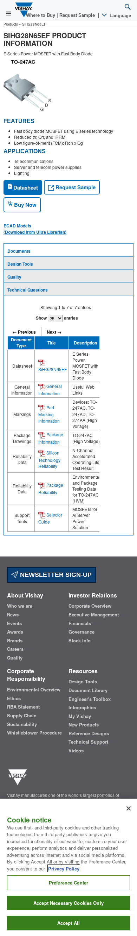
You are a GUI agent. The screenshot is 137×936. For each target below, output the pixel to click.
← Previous (24, 332)
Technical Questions (27, 290)
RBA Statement (23, 707)
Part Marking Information (49, 414)
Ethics (14, 698)
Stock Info (79, 640)
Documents (19, 251)
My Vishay (79, 716)
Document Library (87, 690)
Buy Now (25, 205)
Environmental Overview (33, 689)
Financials (79, 623)
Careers (15, 649)
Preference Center (68, 882)
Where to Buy (41, 15)
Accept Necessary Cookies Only (68, 903)
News (13, 615)
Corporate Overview (89, 606)
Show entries (57, 318)
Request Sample (75, 187)
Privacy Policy (63, 868)
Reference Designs (88, 733)
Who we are (19, 606)
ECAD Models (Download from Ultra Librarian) (35, 229)
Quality (14, 277)
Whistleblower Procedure (34, 733)
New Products (83, 725)
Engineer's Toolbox (89, 699)
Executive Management (93, 615)
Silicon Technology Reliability (49, 459)
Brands (14, 640)
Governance (81, 632)
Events (14, 623)
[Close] (128, 808)
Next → (54, 332)
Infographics (82, 707)
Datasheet (25, 187)
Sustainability (22, 724)
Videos (76, 750)
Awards (15, 632)
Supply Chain (22, 715)
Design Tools (20, 264)
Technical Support (88, 742)
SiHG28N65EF (52, 369)
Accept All (68, 923)
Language (119, 15)
